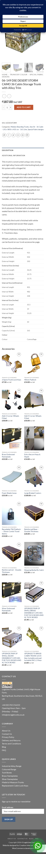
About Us (6, 730)
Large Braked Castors (32, 493)
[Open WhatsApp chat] (37, 845)
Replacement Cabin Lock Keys (15, 785)
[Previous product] (9, 96)
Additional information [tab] (13, 155)
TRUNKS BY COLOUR (18, 75)
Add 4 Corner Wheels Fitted (32, 417)
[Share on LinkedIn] (27, 135)
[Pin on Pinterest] (23, 135)
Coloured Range (9, 769)
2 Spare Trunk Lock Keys (11, 380)
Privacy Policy (8, 737)
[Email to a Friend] (18, 135)
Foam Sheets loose (9, 493)
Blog (4, 747)
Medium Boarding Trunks (20, 127)
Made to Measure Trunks (13, 782)
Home (4, 75)
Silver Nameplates (10, 779)
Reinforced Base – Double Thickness (31, 530)
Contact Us (7, 734)
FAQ (4, 750)
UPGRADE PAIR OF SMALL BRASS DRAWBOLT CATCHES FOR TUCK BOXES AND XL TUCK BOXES (34, 612)
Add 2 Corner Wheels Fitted (10, 417)
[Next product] (4, 96)
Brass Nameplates (10, 776)
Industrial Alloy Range (11, 766)
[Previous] (6, 40)
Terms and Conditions (11, 743)
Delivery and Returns (11, 740)
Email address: (7, 807)
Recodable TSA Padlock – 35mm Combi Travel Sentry (11, 531)
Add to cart (24, 107)
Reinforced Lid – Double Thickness (11, 571)
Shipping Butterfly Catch (34, 570)
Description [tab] (7, 150)
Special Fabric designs (36, 129)
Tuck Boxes (7, 772)
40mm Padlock (30, 380)
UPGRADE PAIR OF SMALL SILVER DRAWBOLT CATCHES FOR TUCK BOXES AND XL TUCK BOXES (11, 658)
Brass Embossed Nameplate (8, 455)
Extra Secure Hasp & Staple (32, 455)
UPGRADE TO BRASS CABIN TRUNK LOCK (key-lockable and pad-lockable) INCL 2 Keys (33, 657)
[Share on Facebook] (9, 135)
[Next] (40, 40)
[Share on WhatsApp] (4, 135)
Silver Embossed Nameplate (8, 609)
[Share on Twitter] (13, 135)
